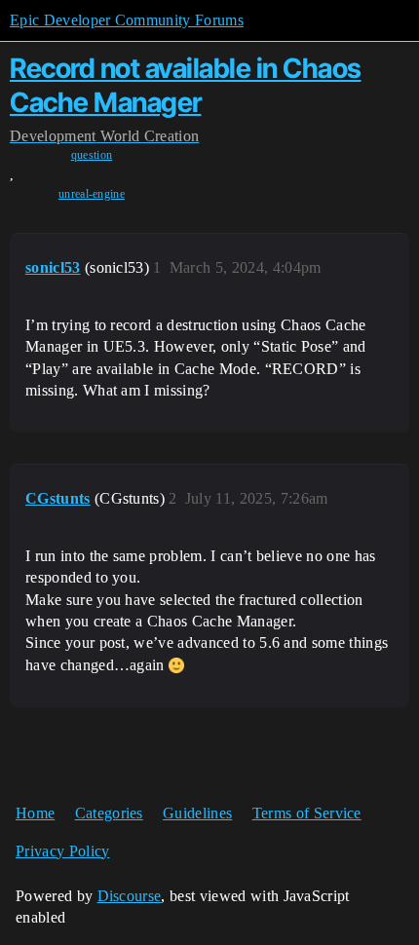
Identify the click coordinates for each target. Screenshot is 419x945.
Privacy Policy (62, 851)
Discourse (129, 896)
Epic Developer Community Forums (127, 20)
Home (35, 813)
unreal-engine (91, 194)
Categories (109, 813)
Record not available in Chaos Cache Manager (186, 85)
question (92, 155)
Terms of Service (307, 813)
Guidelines (197, 813)
